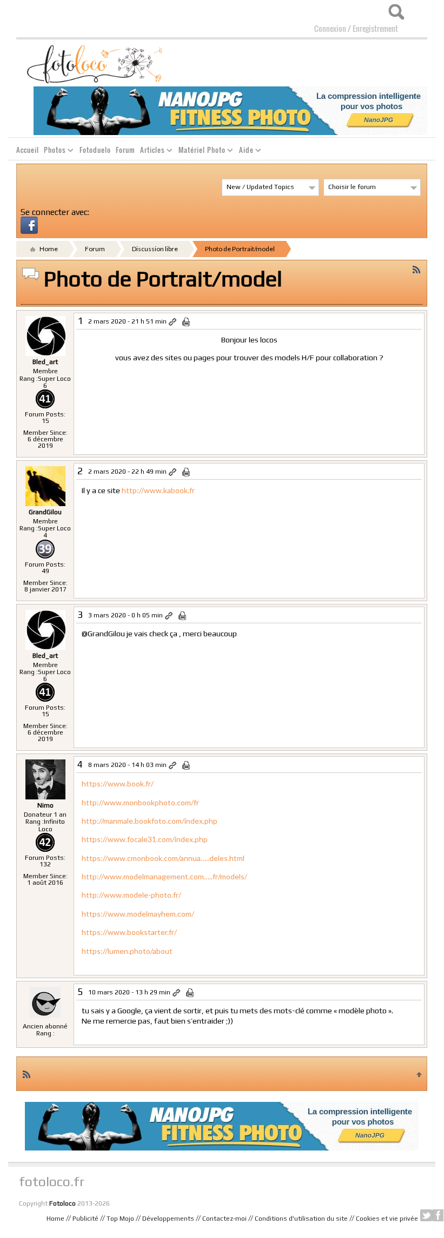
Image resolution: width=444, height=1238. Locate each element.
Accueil (27, 150)
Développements (168, 1218)
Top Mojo (120, 1218)
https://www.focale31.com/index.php (145, 839)
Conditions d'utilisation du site (301, 1218)
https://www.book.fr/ (118, 783)
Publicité (85, 1218)
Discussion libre (155, 249)
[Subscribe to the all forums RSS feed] (26, 1073)
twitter (426, 1215)
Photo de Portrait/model (240, 249)
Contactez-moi (224, 1218)
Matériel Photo (200, 151)
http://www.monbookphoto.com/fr (140, 802)
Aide (244, 151)
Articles (150, 151)
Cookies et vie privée (387, 1218)
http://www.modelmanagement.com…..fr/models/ (164, 876)
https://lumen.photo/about (127, 951)
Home (48, 249)
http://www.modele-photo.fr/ (131, 894)
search (396, 12)
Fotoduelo (95, 150)
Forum (125, 150)
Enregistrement (375, 28)
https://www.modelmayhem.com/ (138, 913)
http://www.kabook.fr (158, 490)
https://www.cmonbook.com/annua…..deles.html (163, 858)
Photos (52, 151)
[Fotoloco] (95, 63)
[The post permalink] (173, 322)
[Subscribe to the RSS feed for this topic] (416, 268)
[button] (29, 224)
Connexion (330, 28)
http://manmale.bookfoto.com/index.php (149, 820)
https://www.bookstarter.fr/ (129, 932)
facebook (438, 1215)
